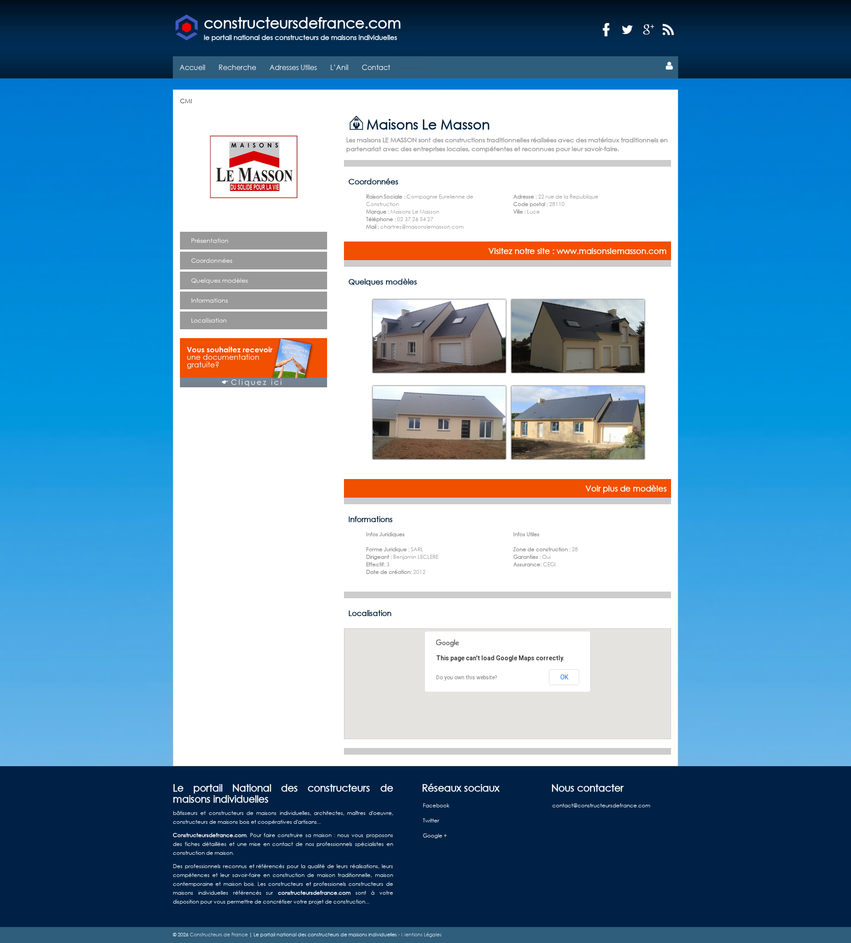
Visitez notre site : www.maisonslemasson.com (577, 251)
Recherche (237, 67)
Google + (435, 835)
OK (564, 677)
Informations (209, 300)
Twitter (431, 820)
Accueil (192, 67)
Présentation (210, 240)
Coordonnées (211, 260)
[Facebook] (606, 30)
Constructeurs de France (219, 934)
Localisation (209, 320)
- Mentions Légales (419, 934)
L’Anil (339, 67)
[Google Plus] (649, 30)
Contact (376, 67)
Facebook (436, 805)
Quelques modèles (219, 280)
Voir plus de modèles (626, 488)
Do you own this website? (466, 677)
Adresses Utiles (293, 67)
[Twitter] (627, 30)
